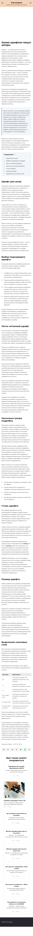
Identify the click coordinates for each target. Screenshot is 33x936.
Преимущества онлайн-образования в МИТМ (16, 767)
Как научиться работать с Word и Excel (16, 885)
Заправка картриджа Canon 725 (14, 800)
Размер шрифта (11, 171)
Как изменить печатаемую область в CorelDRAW (16, 903)
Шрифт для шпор (11, 158)
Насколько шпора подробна (15, 166)
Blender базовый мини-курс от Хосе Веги (16, 832)
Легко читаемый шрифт (14, 163)
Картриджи (16, 3)
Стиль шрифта (11, 168)
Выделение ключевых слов (15, 173)
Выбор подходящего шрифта (15, 161)
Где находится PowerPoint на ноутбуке (16, 814)
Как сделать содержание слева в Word (16, 867)
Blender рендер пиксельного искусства (16, 850)
